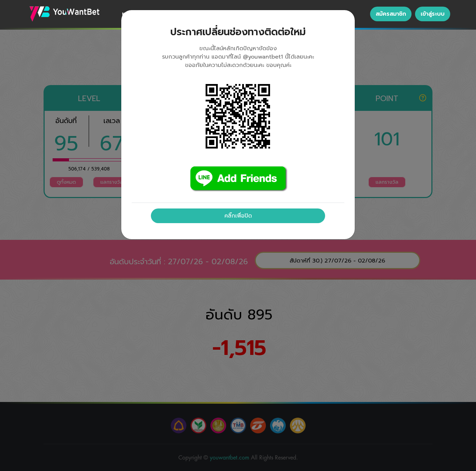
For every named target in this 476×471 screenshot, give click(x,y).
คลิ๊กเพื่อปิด (238, 216)
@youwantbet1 (263, 57)
